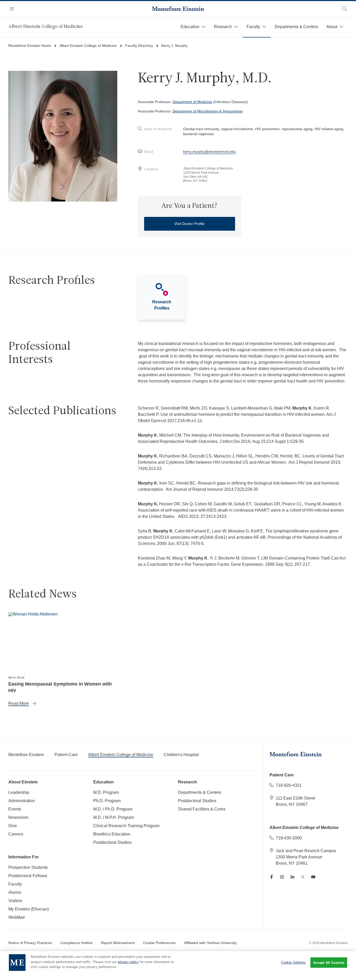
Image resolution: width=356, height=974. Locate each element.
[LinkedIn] (292, 877)
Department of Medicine (192, 102)
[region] (178, 962)
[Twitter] (303, 877)
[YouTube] (313, 877)
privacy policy (128, 962)
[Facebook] (271, 877)
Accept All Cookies (328, 963)
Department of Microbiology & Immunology (208, 111)
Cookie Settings (293, 962)
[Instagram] (282, 877)
